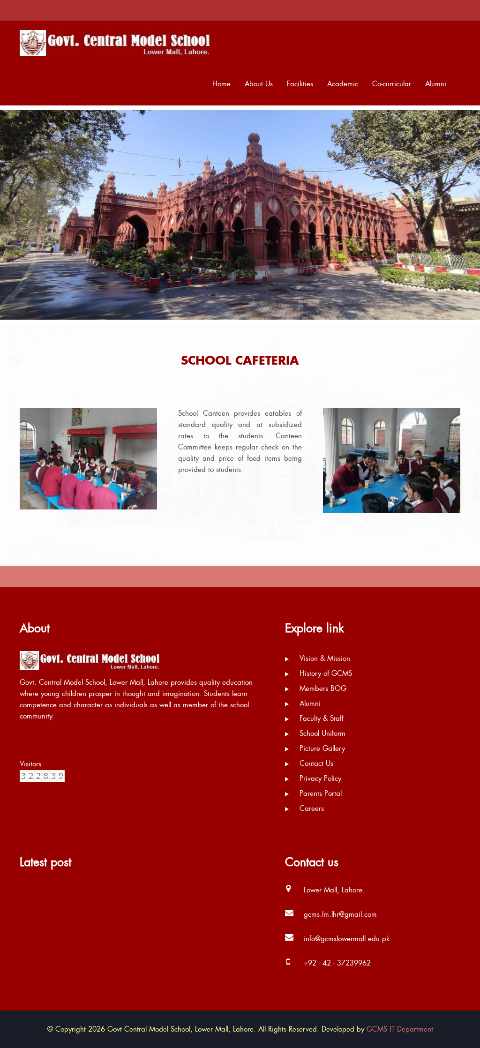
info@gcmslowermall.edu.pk (347, 938)
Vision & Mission (323, 658)
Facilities (300, 84)
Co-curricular (391, 84)
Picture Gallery (321, 748)
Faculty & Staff (320, 718)
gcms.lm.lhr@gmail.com (340, 914)
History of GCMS (324, 673)
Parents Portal (319, 793)
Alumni (435, 84)
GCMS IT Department (400, 1029)
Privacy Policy (319, 778)
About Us (259, 84)
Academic (342, 84)
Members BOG (321, 688)
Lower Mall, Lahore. (334, 890)
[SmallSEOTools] (42, 775)
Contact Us (315, 763)
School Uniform (321, 733)
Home (221, 84)
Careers (310, 808)
